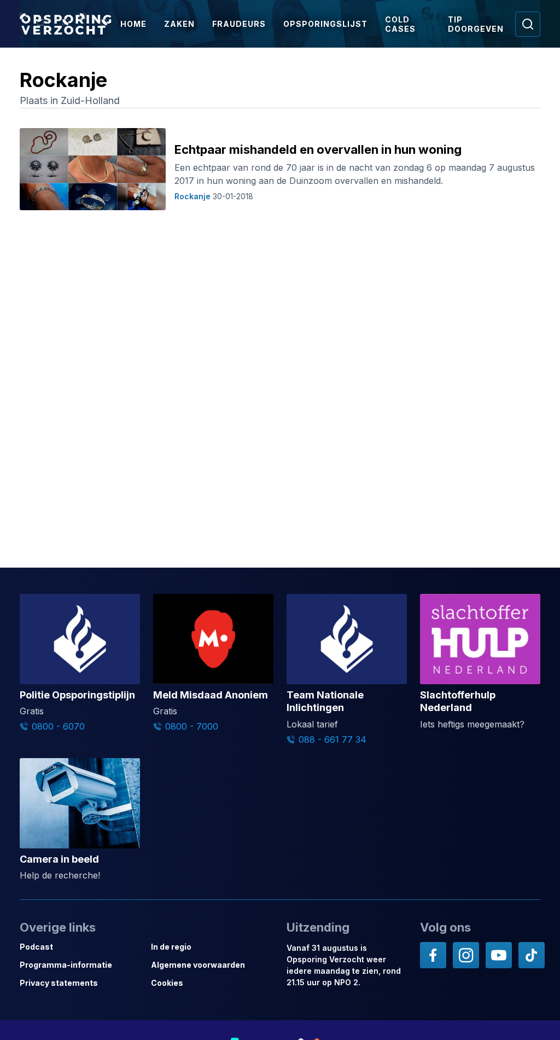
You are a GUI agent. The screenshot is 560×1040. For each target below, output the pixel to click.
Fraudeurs (239, 23)
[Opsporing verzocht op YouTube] (499, 955)
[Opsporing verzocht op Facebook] (433, 955)
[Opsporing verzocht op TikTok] (531, 955)
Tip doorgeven (476, 24)
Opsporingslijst (325, 23)
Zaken (179, 23)
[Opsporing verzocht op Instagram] (466, 955)
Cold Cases (400, 24)
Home (133, 23)
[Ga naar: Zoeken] (527, 24)
